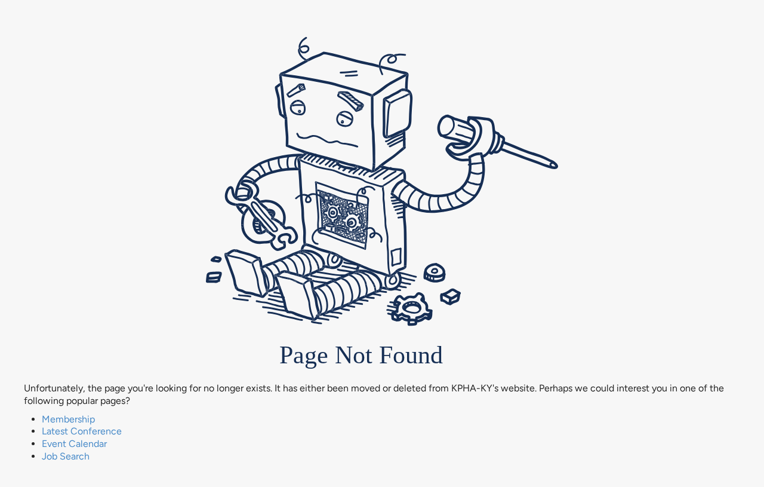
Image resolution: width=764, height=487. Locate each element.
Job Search (66, 456)
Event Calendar (74, 443)
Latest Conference (82, 431)
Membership (68, 419)
